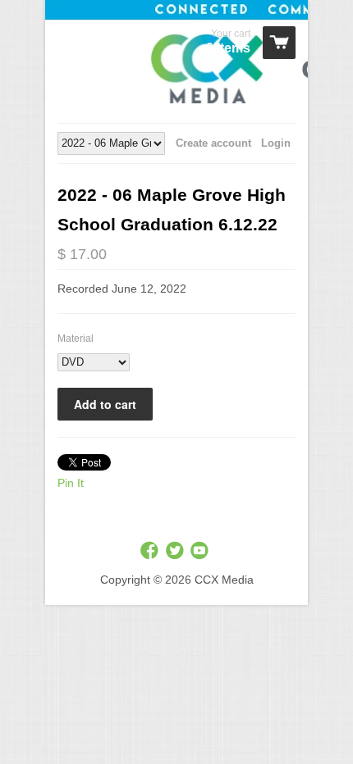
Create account (213, 143)
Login (276, 143)
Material (75, 338)
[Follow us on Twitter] (176, 551)
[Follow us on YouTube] (201, 551)
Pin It (70, 482)
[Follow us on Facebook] (151, 551)
